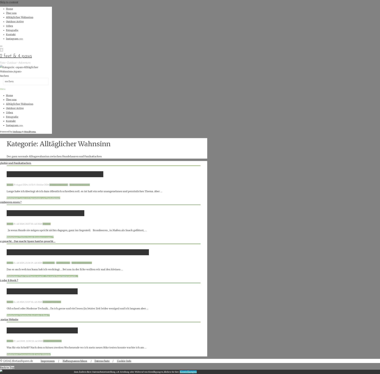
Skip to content (9, 2)
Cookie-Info (124, 360)
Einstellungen (188, 371)
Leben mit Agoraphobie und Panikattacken (55, 174)
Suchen (4, 75)
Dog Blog (47, 224)
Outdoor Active (63, 263)
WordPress (30, 131)
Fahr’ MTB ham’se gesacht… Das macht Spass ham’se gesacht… (78, 252)
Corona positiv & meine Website (42, 330)
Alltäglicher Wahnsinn (58, 185)
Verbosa (17, 131)
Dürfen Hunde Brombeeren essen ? (45, 213)
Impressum (48, 360)
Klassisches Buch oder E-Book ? (42, 291)
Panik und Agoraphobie (79, 185)
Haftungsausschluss (75, 360)
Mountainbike (49, 263)
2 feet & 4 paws (16, 56)
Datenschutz (102, 360)
